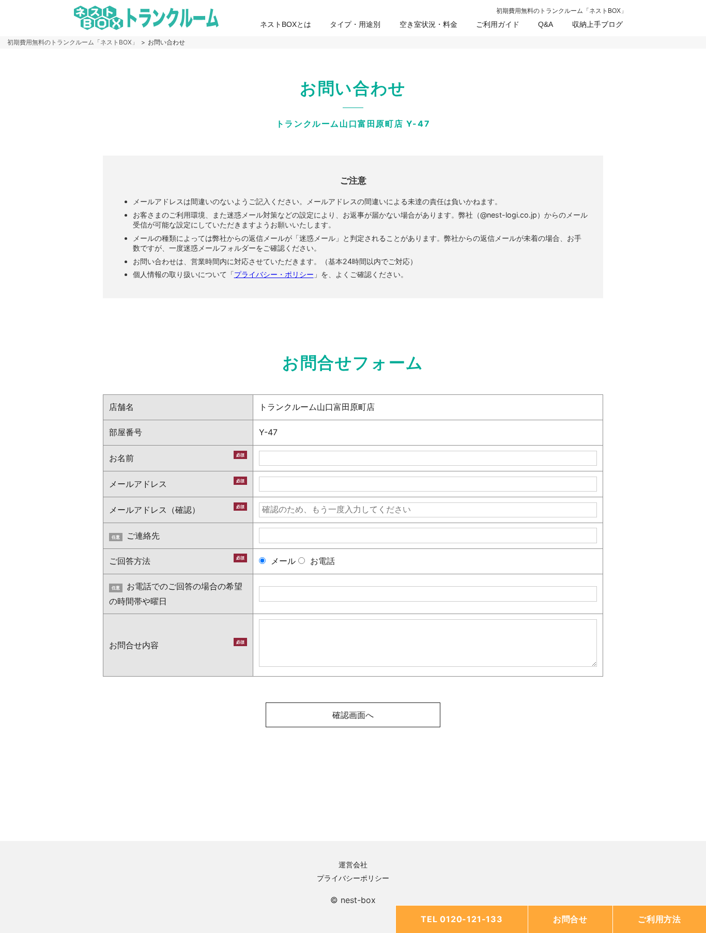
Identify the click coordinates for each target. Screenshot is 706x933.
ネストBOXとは (285, 24)
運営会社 (353, 864)
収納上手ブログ (597, 24)
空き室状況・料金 (428, 24)
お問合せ (570, 919)
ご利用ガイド (497, 24)
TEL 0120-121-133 (462, 919)
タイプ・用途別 (355, 24)
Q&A (545, 24)
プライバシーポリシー (353, 878)
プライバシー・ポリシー (274, 274)
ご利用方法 (659, 919)
